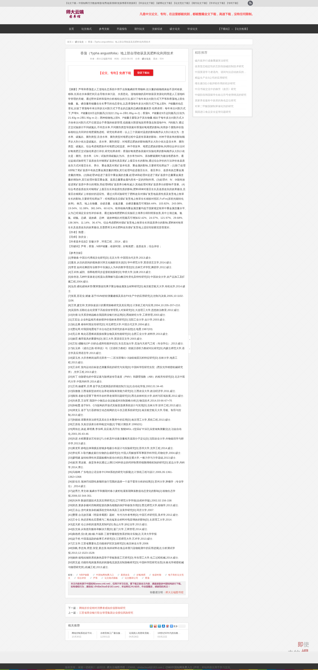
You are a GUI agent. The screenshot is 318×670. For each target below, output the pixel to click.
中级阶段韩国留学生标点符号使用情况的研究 (220, 94)
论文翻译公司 (131, 578)
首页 (71, 28)
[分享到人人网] (163, 626)
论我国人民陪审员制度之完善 (143, 633)
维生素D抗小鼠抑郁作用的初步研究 (215, 83)
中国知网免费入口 (105, 575)
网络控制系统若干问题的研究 (86, 633)
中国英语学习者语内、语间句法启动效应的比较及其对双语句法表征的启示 (237, 72)
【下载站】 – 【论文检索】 (233, 28)
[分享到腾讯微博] (159, 626)
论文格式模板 (111, 578)
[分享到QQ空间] (151, 626)
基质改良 (125, 575)
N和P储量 (84, 575)
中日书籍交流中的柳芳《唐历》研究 (215, 89)
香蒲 (147, 578)
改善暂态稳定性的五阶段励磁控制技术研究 (219, 66)
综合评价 (81, 578)
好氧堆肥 (141, 575)
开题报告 (122, 28)
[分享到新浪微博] (155, 626)
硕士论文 (175, 28)
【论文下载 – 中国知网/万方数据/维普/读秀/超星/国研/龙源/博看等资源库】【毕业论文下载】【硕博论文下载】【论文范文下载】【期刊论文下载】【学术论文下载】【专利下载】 (152, 3)
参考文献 (104, 28)
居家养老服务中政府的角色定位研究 (215, 100)
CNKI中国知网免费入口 (179, 667)
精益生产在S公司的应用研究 (211, 77)
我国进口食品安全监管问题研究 (213, 111)
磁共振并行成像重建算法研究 (211, 60)
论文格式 (86, 28)
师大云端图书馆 (174, 592)
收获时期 (156, 575)
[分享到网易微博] (167, 626)
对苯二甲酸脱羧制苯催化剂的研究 (214, 106)
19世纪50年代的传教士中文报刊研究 (176, 633)
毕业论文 (192, 28)
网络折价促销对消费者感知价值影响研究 (102, 607)
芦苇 (95, 578)
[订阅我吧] (250, 3)
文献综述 (157, 28)
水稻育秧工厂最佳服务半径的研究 (116, 633)
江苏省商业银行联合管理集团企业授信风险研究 (106, 612)
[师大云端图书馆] (75, 15)
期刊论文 (139, 28)
